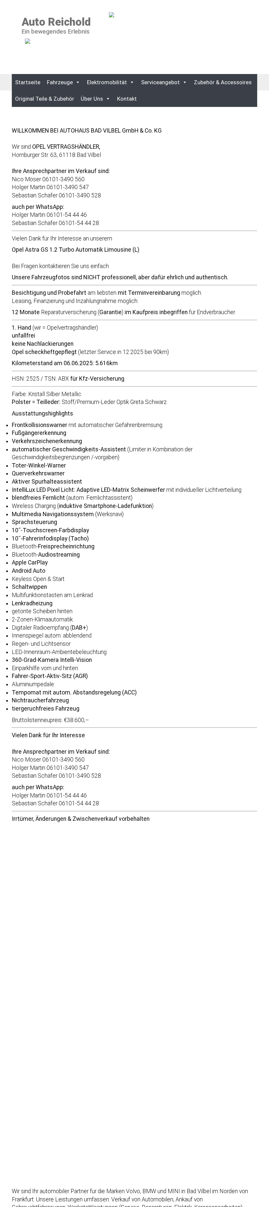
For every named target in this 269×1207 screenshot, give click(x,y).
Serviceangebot (160, 82)
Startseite (27, 82)
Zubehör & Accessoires (223, 82)
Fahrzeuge (60, 82)
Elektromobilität (107, 82)
